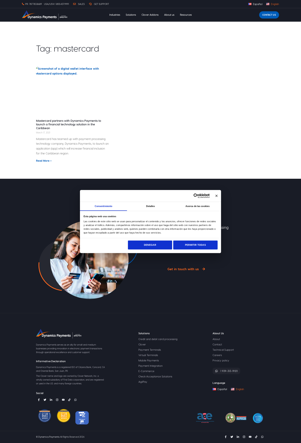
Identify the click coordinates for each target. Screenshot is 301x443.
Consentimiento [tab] (103, 206)
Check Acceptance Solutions (155, 376)
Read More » (44, 160)
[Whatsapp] (262, 437)
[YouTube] (63, 400)
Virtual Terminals (148, 355)
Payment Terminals (149, 349)
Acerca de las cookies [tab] (197, 206)
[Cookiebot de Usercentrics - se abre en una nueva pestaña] (196, 195)
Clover (142, 344)
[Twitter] (45, 400)
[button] (114, 15)
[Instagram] (57, 400)
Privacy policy (221, 360)
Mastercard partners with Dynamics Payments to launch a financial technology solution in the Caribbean (68, 124)
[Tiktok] (69, 400)
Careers (217, 355)
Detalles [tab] (150, 206)
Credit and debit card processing (158, 339)
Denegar (150, 245)
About (216, 339)
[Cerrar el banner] (216, 196)
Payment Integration (150, 365)
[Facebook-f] (38, 400)
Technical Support (223, 349)
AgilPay (142, 381)
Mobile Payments (148, 360)
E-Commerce (146, 371)
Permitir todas (195, 245)
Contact (217, 344)
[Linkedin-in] (51, 400)
